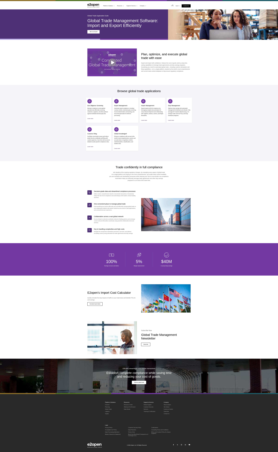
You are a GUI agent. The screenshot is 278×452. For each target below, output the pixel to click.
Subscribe (145, 344)
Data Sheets (127, 409)
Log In (177, 5)
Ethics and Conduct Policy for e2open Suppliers (161, 432)
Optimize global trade (139, 382)
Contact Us (186, 5)
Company (142, 5)
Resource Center (128, 404)
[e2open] (93, 5)
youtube (189, 444)
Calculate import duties (95, 304)
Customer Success (148, 407)
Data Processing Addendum (112, 432)
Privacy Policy (108, 427)
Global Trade (108, 409)
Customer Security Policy (134, 427)
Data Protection (132, 429)
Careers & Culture (168, 409)
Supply (107, 413)
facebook (173, 444)
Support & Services (131, 5)
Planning (107, 407)
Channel (107, 404)
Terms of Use (131, 432)
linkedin (185, 444)
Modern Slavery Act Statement (113, 434)
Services (146, 409)
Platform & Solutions (108, 5)
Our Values (166, 407)
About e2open (167, 404)
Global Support (147, 404)
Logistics (107, 411)
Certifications (154, 427)
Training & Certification (149, 411)
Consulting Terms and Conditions (159, 429)
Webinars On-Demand (129, 407)
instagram (181, 444)
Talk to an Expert (93, 31)
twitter (177, 444)
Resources (120, 5)
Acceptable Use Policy (111, 429)
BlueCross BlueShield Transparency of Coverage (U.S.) (138, 435)
